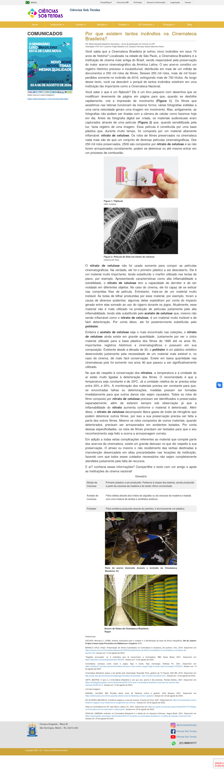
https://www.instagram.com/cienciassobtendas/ (47, 99)
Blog (190, 24)
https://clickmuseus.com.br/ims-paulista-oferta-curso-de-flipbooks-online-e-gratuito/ (119, 695)
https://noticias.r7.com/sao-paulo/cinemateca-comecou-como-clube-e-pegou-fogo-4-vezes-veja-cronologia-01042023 (133, 666)
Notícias (101, 24)
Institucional (56, 24)
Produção (168, 24)
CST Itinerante (145, 24)
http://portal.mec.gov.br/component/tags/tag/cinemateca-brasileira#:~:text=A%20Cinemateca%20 (125, 675)
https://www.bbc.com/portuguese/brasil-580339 (104, 659)
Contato (79, 24)
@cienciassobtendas (186, 724)
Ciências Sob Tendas (186, 730)
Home (35, 24)
